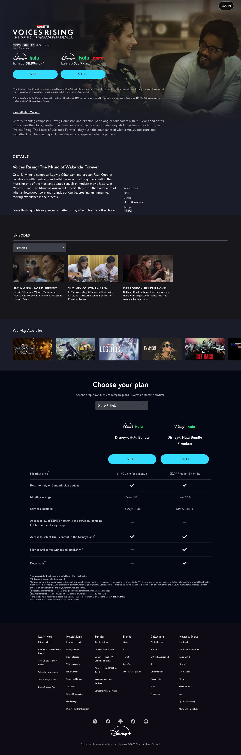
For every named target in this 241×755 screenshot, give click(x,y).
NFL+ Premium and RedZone (103, 681)
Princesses (155, 694)
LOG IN (226, 5)
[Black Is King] (162, 349)
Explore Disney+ (73, 642)
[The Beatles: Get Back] (205, 349)
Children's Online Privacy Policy (49, 651)
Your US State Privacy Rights (47, 663)
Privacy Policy (44, 642)
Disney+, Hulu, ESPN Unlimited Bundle (104, 659)
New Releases (72, 657)
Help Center (71, 672)
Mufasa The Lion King (188, 709)
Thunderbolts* (185, 686)
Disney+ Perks (72, 649)
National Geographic (132, 672)
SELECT (35, 74)
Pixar (125, 649)
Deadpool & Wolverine (189, 649)
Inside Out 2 (184, 657)
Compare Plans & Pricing (106, 691)
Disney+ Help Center (115, 597)
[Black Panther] (75, 349)
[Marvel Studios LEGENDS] (118, 349)
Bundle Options (102, 642)
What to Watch (73, 664)
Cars (181, 694)
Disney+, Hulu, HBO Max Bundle (106, 670)
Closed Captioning (74, 694)
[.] (95, 721)
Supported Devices (74, 679)
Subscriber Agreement (48, 672)
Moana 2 (183, 664)
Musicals (155, 649)
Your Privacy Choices (47, 679)
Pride (153, 686)
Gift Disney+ (71, 701)
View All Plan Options (26, 112)
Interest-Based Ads (46, 687)
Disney (126, 642)
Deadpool (183, 642)
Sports (153, 664)
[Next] (234, 349)
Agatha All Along (187, 701)
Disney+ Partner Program (77, 709)
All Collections (157, 642)
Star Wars (127, 664)
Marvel (126, 657)
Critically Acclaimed (160, 657)
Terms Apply (37, 576)
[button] (78, 636)
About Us (70, 686)
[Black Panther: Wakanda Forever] (32, 349)
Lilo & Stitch (184, 672)
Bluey (181, 679)
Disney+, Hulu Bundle (104, 649)
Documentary (156, 679)
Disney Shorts (157, 672)
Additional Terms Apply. (38, 101)
